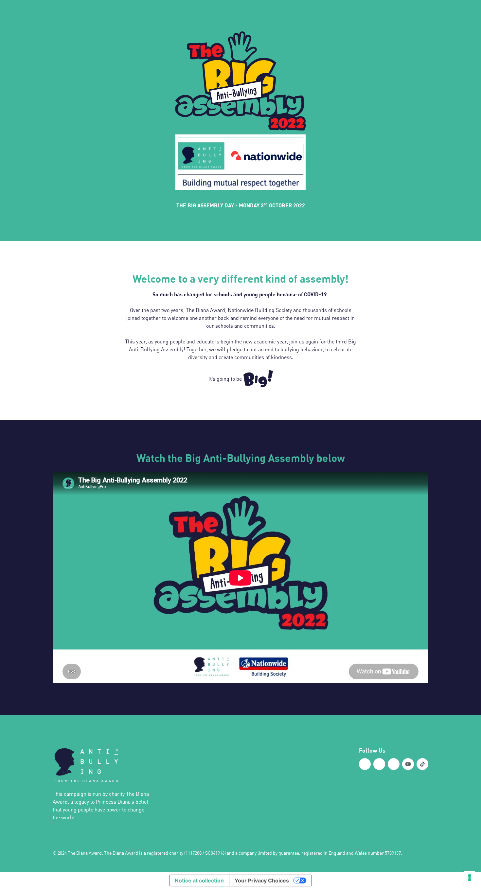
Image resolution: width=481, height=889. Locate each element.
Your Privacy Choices (262, 880)
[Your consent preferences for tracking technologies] (469, 877)
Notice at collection (199, 880)
